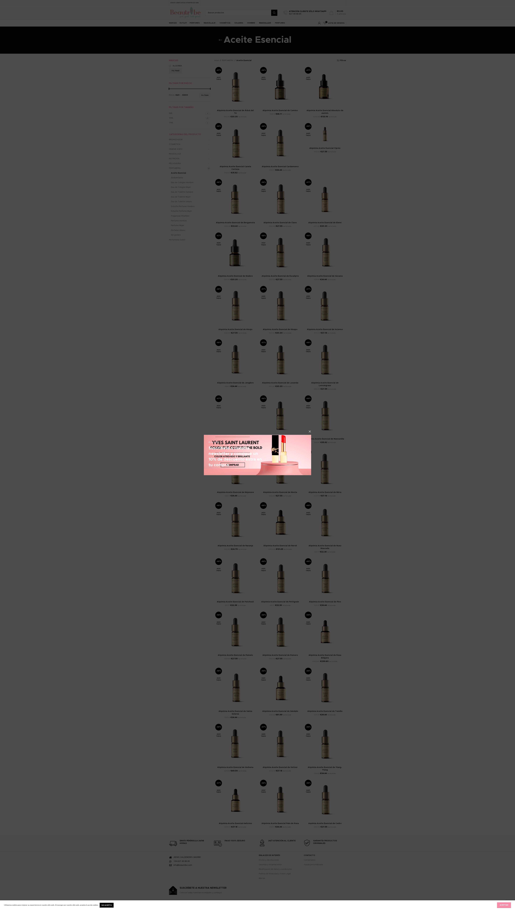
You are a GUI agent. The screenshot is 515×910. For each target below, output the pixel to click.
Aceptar (504, 905)
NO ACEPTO (107, 905)
